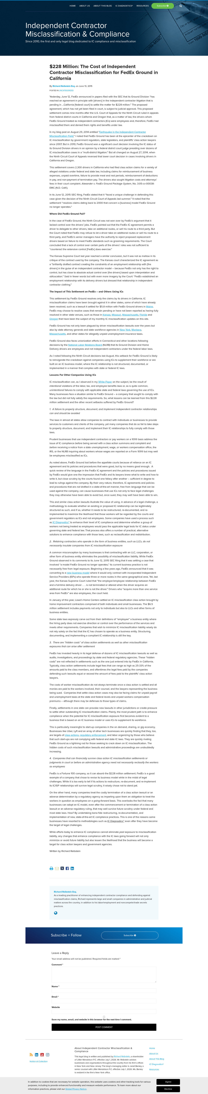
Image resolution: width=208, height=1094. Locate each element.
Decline (168, 1089)
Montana (136, 329)
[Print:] (51, 868)
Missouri (116, 314)
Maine (149, 306)
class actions (72, 735)
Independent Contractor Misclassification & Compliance (77, 30)
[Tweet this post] (62, 868)
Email (55, 996)
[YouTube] (42, 1055)
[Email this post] (57, 868)
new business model (78, 572)
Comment (57, 964)
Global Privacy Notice (75, 1089)
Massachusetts (130, 314)
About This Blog (103, 6)
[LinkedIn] (36, 1055)
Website (56, 1007)
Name (55, 986)
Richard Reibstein (122, 1056)
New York (125, 329)
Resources (143, 6)
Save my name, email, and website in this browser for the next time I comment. (92, 1019)
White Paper (105, 381)
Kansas (107, 314)
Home (73, 6)
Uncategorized (66, 90)
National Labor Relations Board (85, 344)
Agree (168, 1081)
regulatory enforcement (93, 735)
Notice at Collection (39, 1061)
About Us (84, 6)
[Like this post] (67, 868)
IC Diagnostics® (124, 6)
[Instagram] (47, 1055)
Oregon (54, 318)
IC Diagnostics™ (61, 522)
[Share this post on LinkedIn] (72, 868)
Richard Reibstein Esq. (64, 86)
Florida (143, 314)
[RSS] (31, 1055)
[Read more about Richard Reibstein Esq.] (55, 913)
